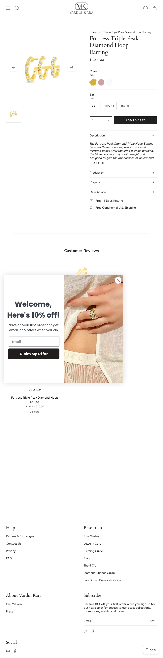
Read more (98, 163)
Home (93, 32)
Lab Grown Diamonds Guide (102, 580)
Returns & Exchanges (20, 536)
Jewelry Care (92, 543)
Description (97, 135)
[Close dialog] (118, 280)
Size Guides (91, 536)
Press (9, 611)
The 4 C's (90, 565)
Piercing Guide (93, 551)
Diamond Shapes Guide (99, 573)
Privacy (11, 551)
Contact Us (13, 543)
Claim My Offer (34, 353)
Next (72, 67)
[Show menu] (8, 8)
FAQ (9, 558)
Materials (96, 182)
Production (97, 172)
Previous (13, 67)
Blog (87, 558)
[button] (16, 8)
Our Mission (14, 604)
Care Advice (98, 192)
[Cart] (154, 8)
